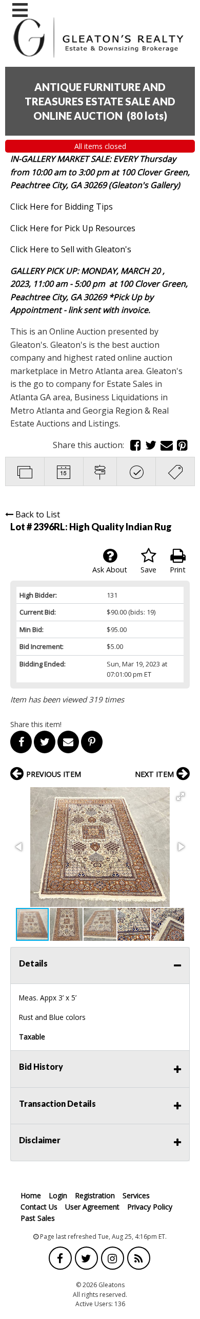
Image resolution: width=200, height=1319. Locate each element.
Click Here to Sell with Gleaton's (70, 249)
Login (58, 1195)
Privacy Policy (149, 1207)
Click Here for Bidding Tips (61, 206)
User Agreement (92, 1207)
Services (136, 1195)
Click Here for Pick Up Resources (72, 228)
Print (178, 569)
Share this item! (36, 724)
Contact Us (39, 1207)
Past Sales (38, 1218)
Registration (95, 1195)
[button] (180, 796)
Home (31, 1195)
